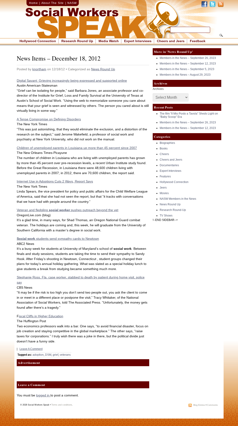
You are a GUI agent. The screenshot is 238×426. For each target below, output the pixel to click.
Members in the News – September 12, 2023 (188, 63)
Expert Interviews (138, 41)
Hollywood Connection (38, 41)
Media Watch (109, 41)
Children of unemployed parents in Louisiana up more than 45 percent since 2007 (77, 148)
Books (164, 148)
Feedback (197, 41)
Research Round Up (77, 41)
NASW (72, 3)
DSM (48, 354)
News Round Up (103, 69)
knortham (39, 69)
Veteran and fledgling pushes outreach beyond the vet (67, 210)
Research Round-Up (173, 210)
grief (55, 354)
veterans (65, 354)
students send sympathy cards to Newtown (58, 238)
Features (165, 176)
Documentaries (169, 165)
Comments (212, 405)
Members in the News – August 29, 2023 (185, 74)
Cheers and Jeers (171, 41)
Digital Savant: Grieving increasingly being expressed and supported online (72, 80)
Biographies (167, 143)
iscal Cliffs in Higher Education (41, 316)
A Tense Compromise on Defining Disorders (49, 119)
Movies (164, 193)
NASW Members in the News (178, 198)
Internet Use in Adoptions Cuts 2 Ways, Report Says (55, 181)
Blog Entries (199, 405)
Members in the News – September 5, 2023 (187, 69)
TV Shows (166, 215)
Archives (158, 89)
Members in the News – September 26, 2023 (188, 58)
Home (33, 3)
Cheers (164, 154)
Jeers (163, 187)
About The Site (52, 3)
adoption (38, 354)
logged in (43, 395)
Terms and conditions (61, 405)
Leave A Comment (31, 349)
